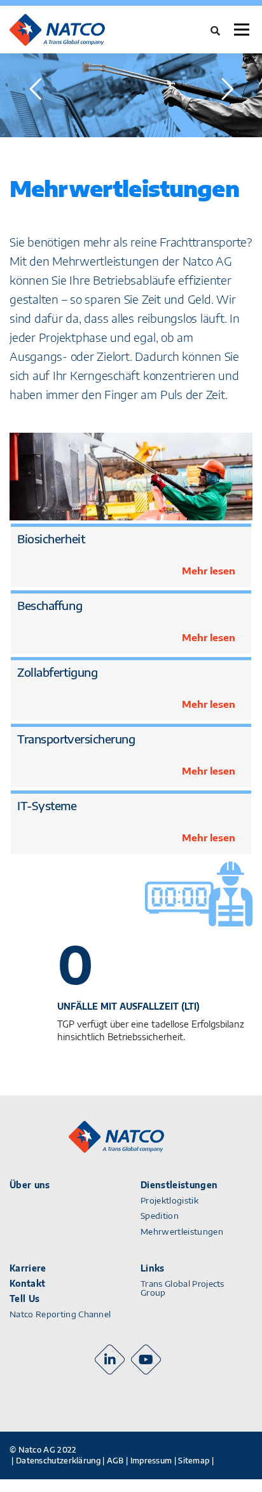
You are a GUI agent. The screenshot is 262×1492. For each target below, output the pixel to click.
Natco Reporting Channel (60, 1314)
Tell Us (24, 1298)
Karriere (28, 1268)
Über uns (30, 1185)
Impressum (151, 1460)
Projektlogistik (169, 1200)
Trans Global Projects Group (182, 1288)
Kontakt (27, 1283)
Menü (241, 29)
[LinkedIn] (110, 1359)
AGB (115, 1460)
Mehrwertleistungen (182, 1231)
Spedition (160, 1215)
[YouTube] (146, 1359)
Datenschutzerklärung (58, 1460)
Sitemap (193, 1460)
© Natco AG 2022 (43, 1450)
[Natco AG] (72, 30)
